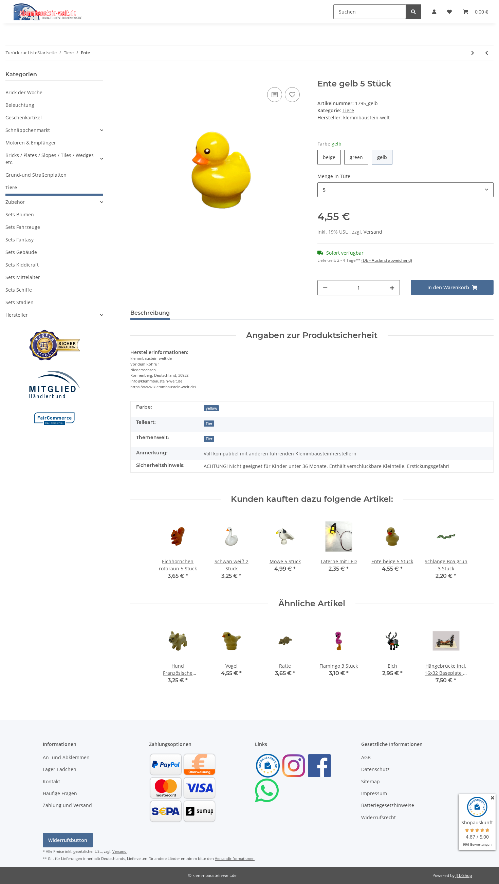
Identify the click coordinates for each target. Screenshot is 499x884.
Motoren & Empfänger (30, 142)
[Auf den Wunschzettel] (292, 94)
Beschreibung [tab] (150, 313)
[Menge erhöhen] (392, 287)
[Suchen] (413, 11)
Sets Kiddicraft (22, 264)
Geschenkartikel (23, 117)
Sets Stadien (19, 302)
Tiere (348, 110)
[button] (434, 11)
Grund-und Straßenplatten (36, 175)
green (359, 157)
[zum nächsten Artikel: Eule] (473, 52)
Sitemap (370, 781)
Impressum (374, 793)
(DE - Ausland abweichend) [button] (387, 260)
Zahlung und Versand (67, 805)
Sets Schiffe (18, 290)
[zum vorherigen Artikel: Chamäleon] (487, 52)
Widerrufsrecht (378, 817)
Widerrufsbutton (67, 840)
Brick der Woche (23, 92)
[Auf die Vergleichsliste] (274, 94)
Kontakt (51, 781)
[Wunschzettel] (449, 11)
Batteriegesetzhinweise (387, 805)
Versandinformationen (235, 858)
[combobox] (405, 189)
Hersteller (16, 315)
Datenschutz (375, 769)
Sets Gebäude (21, 252)
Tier (209, 423)
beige (332, 157)
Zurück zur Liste (21, 53)
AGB (366, 757)
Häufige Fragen (60, 793)
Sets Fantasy (19, 239)
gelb (384, 157)
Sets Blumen (19, 214)
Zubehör (15, 202)
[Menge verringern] (325, 287)
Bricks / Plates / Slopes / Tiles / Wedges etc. (49, 158)
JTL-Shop (464, 875)
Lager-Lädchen (59, 769)
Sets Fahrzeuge (22, 227)
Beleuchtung (19, 105)
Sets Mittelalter (22, 277)
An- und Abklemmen (66, 757)
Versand (373, 232)
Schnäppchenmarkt (27, 130)
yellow (211, 408)
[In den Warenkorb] (135, 75)
